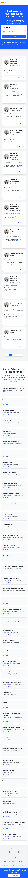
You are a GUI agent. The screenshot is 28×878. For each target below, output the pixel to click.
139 (17, 355)
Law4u (21, 865)
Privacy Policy (17, 863)
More (10, 72)
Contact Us (10, 863)
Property (4, 44)
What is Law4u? (20, 861)
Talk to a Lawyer (11, 861)
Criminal (22, 42)
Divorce (17, 42)
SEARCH (14, 36)
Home (4, 861)
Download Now (14, 875)
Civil (18, 44)
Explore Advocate (6, 393)
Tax (25, 44)
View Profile (19, 77)
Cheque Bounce (12, 44)
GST (22, 44)
